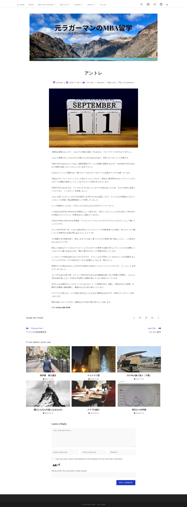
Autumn (100, 82)
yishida (59, 82)
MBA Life (111, 82)
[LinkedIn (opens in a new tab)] (161, 4)
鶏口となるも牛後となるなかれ (48, 409)
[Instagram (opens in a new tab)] (155, 4)
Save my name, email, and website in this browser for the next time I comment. (89, 459)
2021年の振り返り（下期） (139, 375)
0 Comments (128, 82)
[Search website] (167, 4)
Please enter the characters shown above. (69, 471)
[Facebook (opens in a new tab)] (148, 4)
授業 (63, 307)
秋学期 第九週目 (48, 375)
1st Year (90, 82)
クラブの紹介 (93, 409)
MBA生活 (59, 307)
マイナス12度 (93, 375)
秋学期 (68, 307)
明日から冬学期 (139, 409)
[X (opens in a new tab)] (141, 4)
